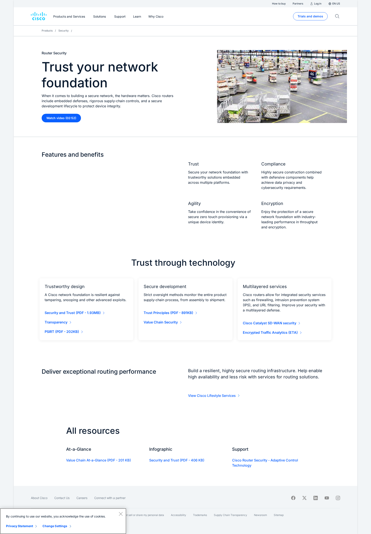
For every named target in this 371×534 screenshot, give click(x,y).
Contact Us (62, 498)
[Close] (121, 514)
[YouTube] (327, 498)
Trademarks (200, 515)
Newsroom (260, 515)
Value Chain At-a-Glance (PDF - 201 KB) (98, 460)
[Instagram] (338, 498)
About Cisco (39, 498)
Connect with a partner (110, 498)
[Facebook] (293, 498)
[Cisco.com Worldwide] (38, 16)
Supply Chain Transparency (230, 515)
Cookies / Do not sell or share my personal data (136, 515)
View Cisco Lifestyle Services (212, 395)
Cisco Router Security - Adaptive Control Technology (265, 462)
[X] (304, 498)
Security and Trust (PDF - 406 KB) (176, 460)
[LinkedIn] (315, 498)
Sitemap (279, 515)
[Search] (337, 16)
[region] (63, 521)
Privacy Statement (19, 526)
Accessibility (178, 515)
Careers (81, 498)
